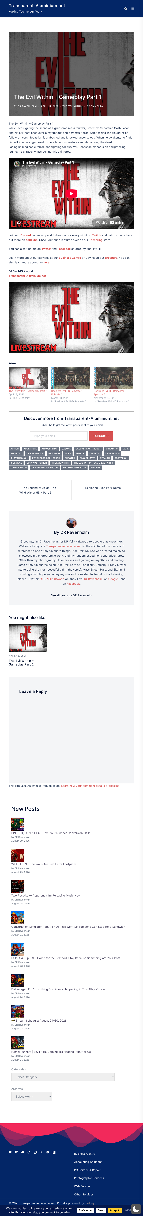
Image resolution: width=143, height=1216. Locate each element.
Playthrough (19, 458)
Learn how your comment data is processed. (90, 785)
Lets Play (95, 453)
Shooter (70, 458)
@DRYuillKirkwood (52, 579)
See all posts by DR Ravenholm (71, 595)
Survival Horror (37, 462)
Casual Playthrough (88, 448)
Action (14, 448)
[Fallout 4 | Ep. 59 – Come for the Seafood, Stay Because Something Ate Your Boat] (17, 949)
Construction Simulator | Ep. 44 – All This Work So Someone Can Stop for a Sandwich (68, 926)
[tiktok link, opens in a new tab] (29, 1152)
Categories (18, 1069)
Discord (25, 235)
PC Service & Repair (87, 1170)
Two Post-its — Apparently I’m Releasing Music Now (46, 895)
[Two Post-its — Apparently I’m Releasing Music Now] (17, 886)
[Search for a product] (125, 8)
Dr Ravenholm (35, 453)
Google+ (114, 579)
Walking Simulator (74, 467)
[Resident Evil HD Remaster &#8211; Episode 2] (70, 378)
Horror (80, 453)
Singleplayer (87, 458)
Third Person (19, 467)
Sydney (90, 1203)
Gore (68, 453)
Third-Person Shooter (45, 467)
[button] (136, 1209)
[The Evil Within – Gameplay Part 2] (28, 638)
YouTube (31, 240)
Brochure (111, 257)
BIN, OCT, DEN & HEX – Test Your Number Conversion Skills (50, 833)
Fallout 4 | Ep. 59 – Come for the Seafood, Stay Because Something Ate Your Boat (65, 958)
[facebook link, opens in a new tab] (47, 1152)
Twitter (46, 249)
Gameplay (54, 453)
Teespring (96, 240)
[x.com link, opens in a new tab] (41, 1152)
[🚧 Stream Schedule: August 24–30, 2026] (17, 1011)
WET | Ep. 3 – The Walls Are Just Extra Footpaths (43, 864)
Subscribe (101, 436)
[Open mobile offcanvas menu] (132, 8)
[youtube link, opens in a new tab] (10, 1152)
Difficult (16, 453)
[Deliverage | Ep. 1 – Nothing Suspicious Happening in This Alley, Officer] (17, 980)
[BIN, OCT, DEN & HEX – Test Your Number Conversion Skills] (17, 824)
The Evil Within (72, 106)
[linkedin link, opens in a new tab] (54, 1152)
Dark (126, 448)
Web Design (82, 1186)
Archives (17, 1089)
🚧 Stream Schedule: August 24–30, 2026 (39, 1020)
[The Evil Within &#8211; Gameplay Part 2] (28, 378)
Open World (113, 453)
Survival (16, 462)
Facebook (64, 249)
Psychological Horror (46, 458)
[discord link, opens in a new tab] (22, 1152)
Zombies (95, 467)
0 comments (95, 106)
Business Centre (84, 1153)
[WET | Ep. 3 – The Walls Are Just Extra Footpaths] (17, 855)
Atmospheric (49, 448)
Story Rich (121, 458)
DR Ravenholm (27, 106)
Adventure (30, 448)
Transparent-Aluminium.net (37, 5)
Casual (66, 448)
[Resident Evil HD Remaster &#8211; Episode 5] (113, 378)
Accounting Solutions (88, 1162)
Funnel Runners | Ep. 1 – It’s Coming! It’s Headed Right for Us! (51, 1051)
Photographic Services (89, 1178)
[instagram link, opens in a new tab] (35, 1152)
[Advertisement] (71, 65)
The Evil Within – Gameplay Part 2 (28, 390)
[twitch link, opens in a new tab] (16, 1152)
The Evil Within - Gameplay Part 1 (93, 462)
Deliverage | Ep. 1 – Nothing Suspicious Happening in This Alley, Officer (58, 989)
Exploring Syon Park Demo (103, 488)
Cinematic (112, 448)
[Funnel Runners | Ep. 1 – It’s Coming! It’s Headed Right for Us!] (17, 1042)
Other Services (83, 1194)
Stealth (105, 458)
